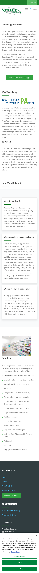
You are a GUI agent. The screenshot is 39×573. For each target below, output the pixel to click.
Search (34, 9)
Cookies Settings (19, 556)
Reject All (19, 562)
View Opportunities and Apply (19, 77)
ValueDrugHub (7, 486)
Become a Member (11, 496)
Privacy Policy (15, 552)
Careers (4, 482)
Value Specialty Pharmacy (11, 511)
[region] (19, 553)
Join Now (32, 3)
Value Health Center (9, 515)
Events (4, 477)
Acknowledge (19, 569)
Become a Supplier (8, 490)
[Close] (36, 535)
